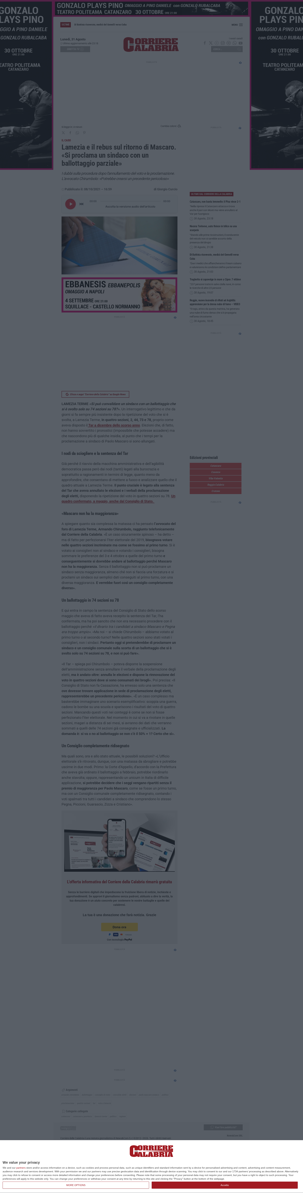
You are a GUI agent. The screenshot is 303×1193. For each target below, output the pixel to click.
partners (21, 1167)
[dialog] (151, 1166)
